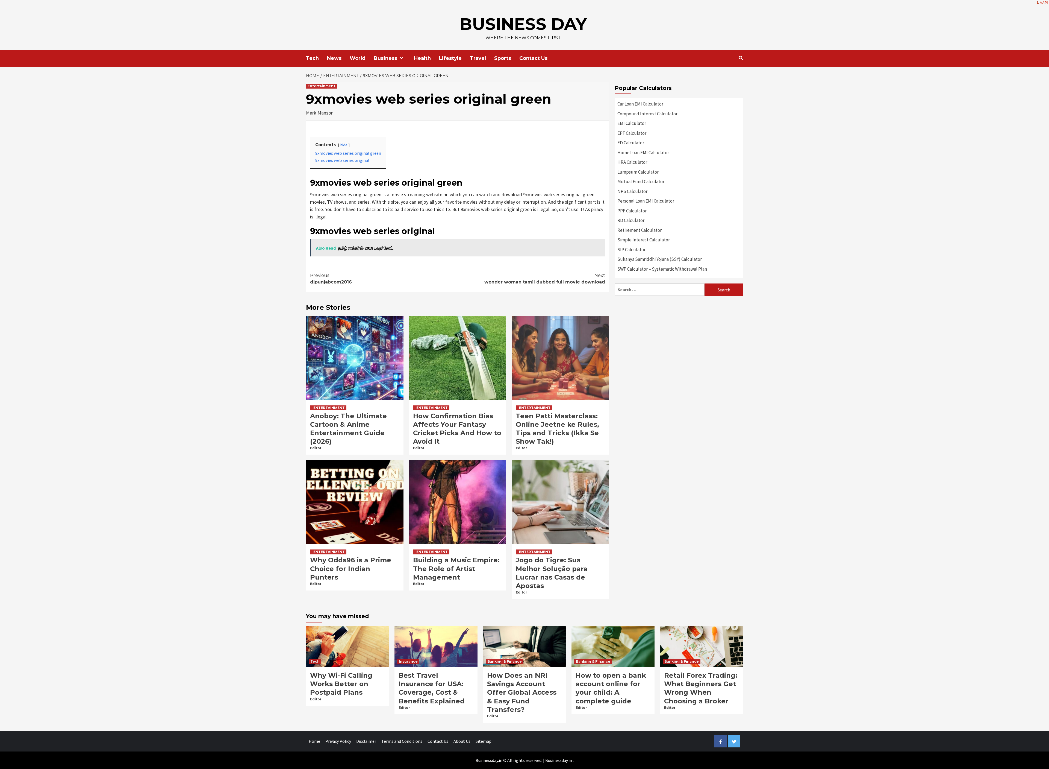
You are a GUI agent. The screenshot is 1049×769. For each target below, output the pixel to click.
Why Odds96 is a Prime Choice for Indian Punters (350, 568)
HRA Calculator (632, 162)
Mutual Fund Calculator (640, 182)
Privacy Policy (338, 741)
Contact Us (533, 58)
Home (314, 741)
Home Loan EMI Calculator (643, 153)
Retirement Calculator (639, 230)
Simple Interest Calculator (643, 240)
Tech (312, 58)
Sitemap (483, 741)
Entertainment (321, 86)
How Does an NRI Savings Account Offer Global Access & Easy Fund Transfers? (521, 692)
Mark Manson (320, 113)
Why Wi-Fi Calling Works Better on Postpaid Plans (341, 683)
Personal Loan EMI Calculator (645, 201)
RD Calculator (630, 220)
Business (385, 58)
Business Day (523, 24)
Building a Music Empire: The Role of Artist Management (456, 568)
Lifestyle (450, 58)
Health (422, 58)
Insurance (408, 661)
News (334, 58)
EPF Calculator (631, 133)
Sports (502, 58)
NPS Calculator (632, 191)
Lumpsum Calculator (638, 172)
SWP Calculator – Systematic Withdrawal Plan (662, 269)
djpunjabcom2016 (331, 279)
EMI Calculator (631, 123)
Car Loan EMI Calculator (640, 104)
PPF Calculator (632, 211)
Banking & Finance (504, 661)
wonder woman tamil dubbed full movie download (544, 279)
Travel (478, 58)
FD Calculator (630, 143)
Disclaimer (366, 741)
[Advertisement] (679, 339)
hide (343, 144)
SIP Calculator (631, 250)
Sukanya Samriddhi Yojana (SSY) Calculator (659, 259)
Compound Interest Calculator (647, 114)
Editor (316, 448)
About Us (461, 741)
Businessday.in (558, 760)
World (358, 58)
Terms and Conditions (401, 741)
